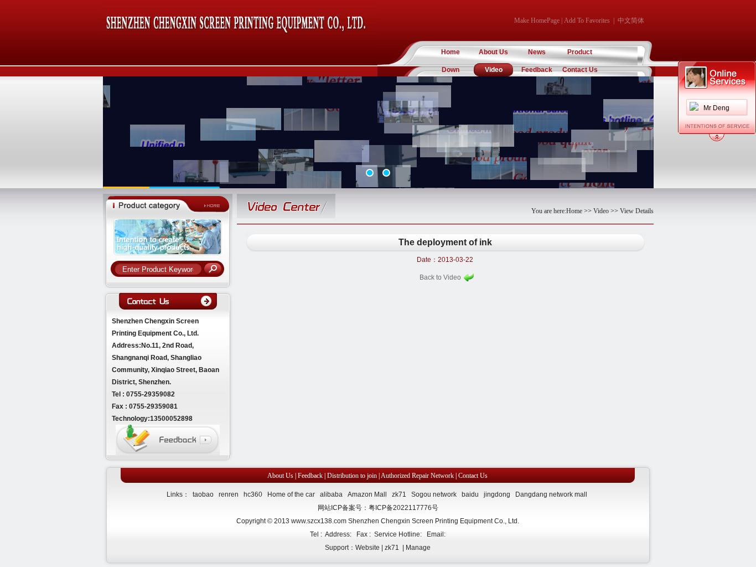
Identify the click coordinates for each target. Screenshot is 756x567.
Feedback (536, 70)
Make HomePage (537, 20)
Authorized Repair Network (417, 476)
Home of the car (291, 494)
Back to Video (440, 277)
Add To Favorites (587, 20)
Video (494, 70)
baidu (470, 494)
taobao (203, 494)
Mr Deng (716, 108)
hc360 (253, 494)
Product (579, 52)
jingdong (497, 494)
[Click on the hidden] (716, 139)
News (537, 52)
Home (450, 52)
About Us (493, 52)
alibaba (331, 494)
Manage (418, 547)
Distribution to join (352, 476)
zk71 (399, 494)
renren (229, 494)
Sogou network (434, 494)
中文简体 (631, 20)
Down (450, 70)
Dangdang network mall (551, 494)
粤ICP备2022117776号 (403, 508)
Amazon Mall (367, 494)
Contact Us (580, 70)
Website (367, 547)
